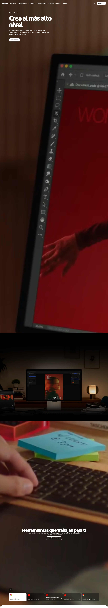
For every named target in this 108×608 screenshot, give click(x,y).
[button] (94, 3)
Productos (12, 3)
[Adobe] (5, 3)
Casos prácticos (22, 3)
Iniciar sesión (101, 3)
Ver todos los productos (54, 538)
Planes (65, 3)
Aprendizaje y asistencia (54, 3)
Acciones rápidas (41, 3)
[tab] (17, 597)
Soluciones (31, 3)
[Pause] (11, 589)
